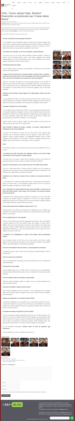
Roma (7, 357)
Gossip (24, 2)
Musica (58, 2)
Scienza (14, 5)
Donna (40, 2)
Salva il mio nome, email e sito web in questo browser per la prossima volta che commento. (24, 392)
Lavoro (19, 2)
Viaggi (52, 2)
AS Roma (4, 359)
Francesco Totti (10, 359)
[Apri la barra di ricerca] (12, 8)
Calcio (30, 2)
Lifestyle (47, 2)
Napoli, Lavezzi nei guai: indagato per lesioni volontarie (14, 360)
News (13, 2)
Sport (63, 2)
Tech (35, 2)
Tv (68, 2)
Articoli (4, 357)
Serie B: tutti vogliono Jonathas (9, 361)
